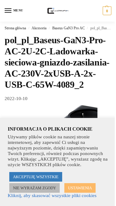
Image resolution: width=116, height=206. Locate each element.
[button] (106, 10)
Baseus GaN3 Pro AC (68, 28)
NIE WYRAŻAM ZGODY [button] (34, 188)
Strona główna (15, 28)
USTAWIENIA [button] (80, 188)
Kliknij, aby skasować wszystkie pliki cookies (52, 195)
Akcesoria (39, 28)
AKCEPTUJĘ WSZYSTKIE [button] (35, 176)
